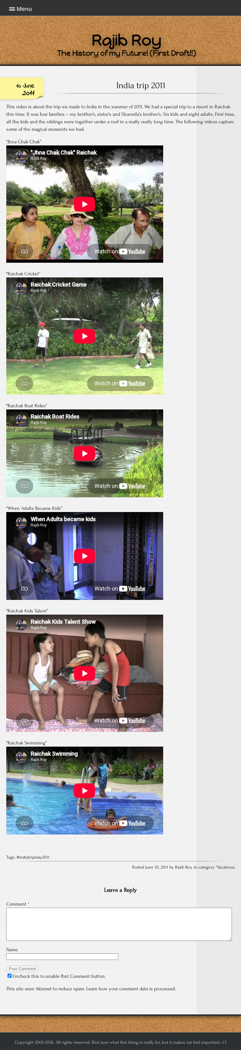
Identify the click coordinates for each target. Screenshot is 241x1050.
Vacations (226, 867)
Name (12, 949)
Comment (17, 904)
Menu (24, 9)
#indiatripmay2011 (33, 857)
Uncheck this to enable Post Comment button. (59, 976)
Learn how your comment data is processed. (131, 989)
